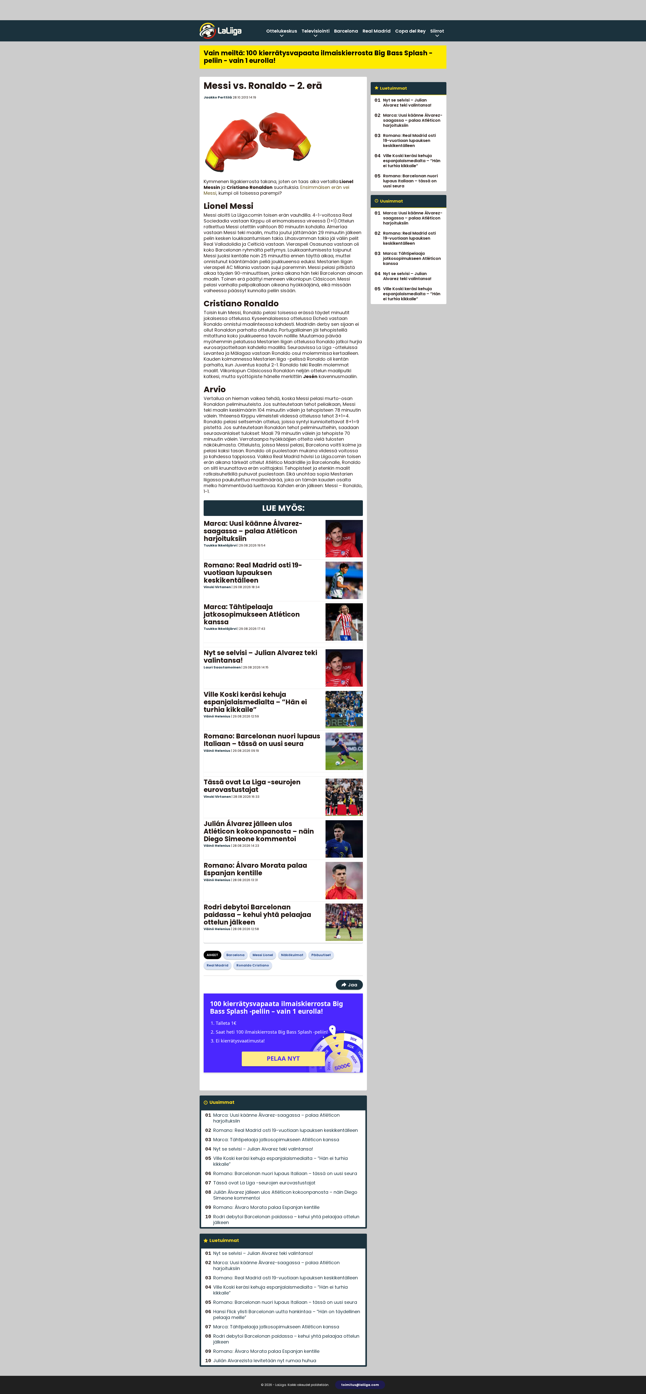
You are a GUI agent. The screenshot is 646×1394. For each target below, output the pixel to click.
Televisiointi (316, 31)
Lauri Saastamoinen (222, 667)
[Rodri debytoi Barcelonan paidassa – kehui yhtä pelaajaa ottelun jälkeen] (344, 922)
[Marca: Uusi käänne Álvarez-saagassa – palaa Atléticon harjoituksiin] (344, 538)
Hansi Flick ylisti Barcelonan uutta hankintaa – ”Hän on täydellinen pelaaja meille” (286, 1314)
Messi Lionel (263, 955)
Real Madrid (377, 31)
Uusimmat (221, 1102)
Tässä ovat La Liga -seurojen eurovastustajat (252, 786)
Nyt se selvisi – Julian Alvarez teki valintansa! (260, 656)
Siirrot (437, 31)
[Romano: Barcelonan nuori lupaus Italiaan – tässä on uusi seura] (344, 751)
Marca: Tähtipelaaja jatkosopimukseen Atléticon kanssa (252, 614)
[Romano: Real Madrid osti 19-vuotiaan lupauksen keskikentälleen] (344, 580)
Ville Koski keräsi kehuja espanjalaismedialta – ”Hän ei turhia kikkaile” (255, 702)
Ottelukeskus (281, 31)
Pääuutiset (321, 955)
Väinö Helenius (217, 716)
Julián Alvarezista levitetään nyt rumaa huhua (264, 1360)
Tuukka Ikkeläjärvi (220, 545)
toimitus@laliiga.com (360, 1385)
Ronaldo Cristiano (252, 965)
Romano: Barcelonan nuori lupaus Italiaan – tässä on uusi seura (262, 740)
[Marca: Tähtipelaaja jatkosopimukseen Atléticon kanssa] (344, 622)
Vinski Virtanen (217, 587)
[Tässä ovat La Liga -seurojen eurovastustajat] (344, 797)
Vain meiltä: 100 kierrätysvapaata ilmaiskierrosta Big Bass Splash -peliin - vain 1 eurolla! (318, 56)
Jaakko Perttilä (218, 97)
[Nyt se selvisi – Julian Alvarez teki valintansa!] (344, 668)
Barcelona (346, 31)
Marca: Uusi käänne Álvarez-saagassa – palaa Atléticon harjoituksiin (253, 531)
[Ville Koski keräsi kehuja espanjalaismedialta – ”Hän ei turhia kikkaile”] (344, 709)
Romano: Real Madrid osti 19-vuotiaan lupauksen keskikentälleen (253, 573)
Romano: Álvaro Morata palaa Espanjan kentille (255, 869)
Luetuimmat (224, 1240)
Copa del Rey (410, 31)
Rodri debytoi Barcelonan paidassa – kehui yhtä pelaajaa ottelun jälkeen (257, 915)
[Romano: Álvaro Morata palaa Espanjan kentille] (344, 880)
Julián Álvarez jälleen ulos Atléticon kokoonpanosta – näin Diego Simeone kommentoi (259, 831)
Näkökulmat (292, 955)
